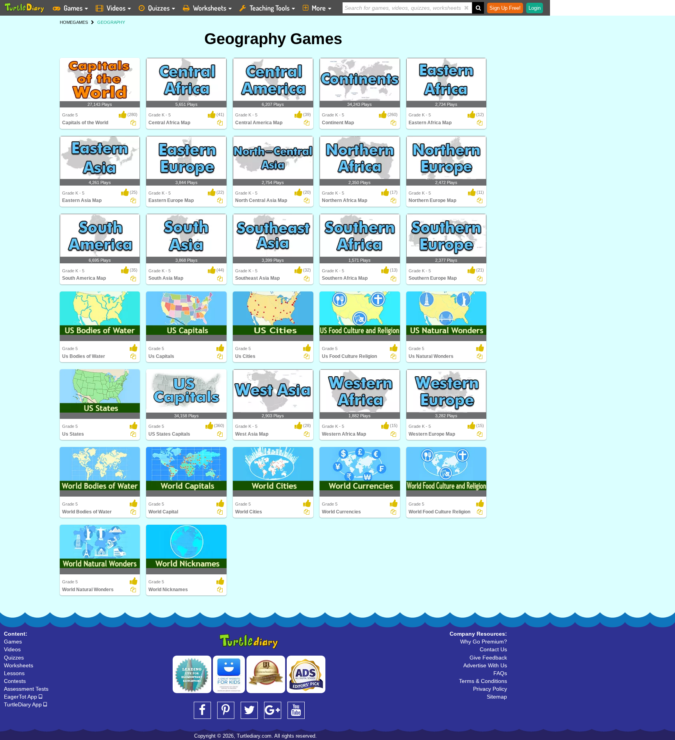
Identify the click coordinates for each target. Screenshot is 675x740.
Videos (116, 8)
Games (73, 8)
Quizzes (158, 8)
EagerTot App (21, 697)
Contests (15, 681)
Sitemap (497, 697)
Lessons (14, 673)
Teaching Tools (269, 8)
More (318, 8)
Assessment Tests (26, 689)
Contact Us (493, 649)
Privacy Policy (490, 689)
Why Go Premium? (483, 641)
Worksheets (209, 8)
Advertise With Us (485, 665)
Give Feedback (488, 657)
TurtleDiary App (23, 704)
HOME (66, 22)
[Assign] (133, 123)
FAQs (500, 673)
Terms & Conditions (483, 681)
